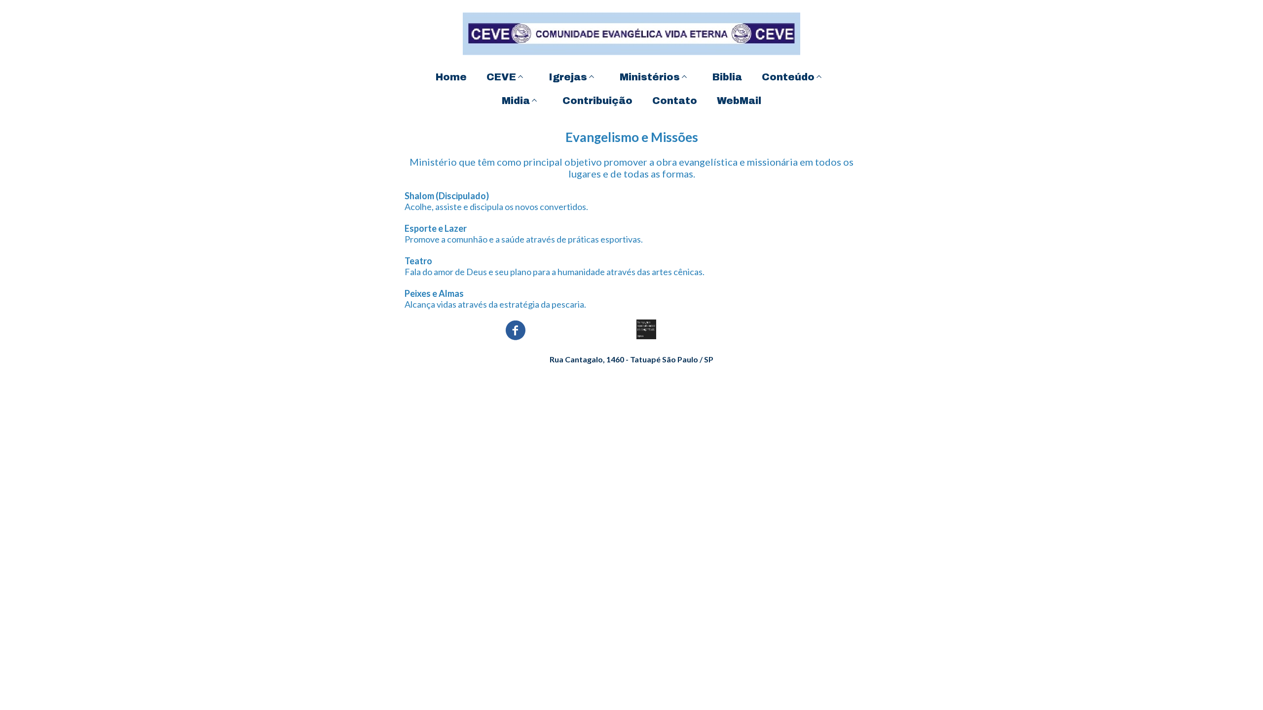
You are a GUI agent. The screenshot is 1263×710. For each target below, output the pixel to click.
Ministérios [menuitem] (650, 76)
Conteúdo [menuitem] (788, 76)
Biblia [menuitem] (727, 76)
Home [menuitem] (451, 76)
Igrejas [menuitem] (568, 76)
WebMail (739, 100)
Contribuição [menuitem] (597, 100)
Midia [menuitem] (516, 100)
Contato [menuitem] (674, 100)
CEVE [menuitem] (501, 76)
